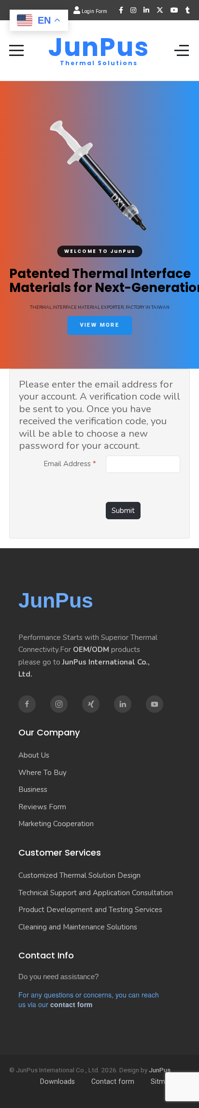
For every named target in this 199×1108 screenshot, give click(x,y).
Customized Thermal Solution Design (79, 875)
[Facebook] (121, 10)
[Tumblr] (187, 10)
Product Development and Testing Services (90, 909)
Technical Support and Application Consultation (95, 893)
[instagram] (59, 704)
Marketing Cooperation (56, 824)
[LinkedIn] (146, 10)
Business (32, 789)
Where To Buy (42, 772)
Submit (123, 510)
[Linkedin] (122, 704)
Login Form (93, 11)
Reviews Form (42, 807)
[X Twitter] (159, 10)
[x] (91, 704)
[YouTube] (174, 10)
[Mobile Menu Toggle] (16, 50)
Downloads (57, 1081)
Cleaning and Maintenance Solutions (77, 927)
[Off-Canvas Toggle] (181, 50)
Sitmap (162, 1081)
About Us (33, 755)
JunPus (98, 47)
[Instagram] (133, 10)
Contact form (112, 1081)
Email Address (69, 464)
